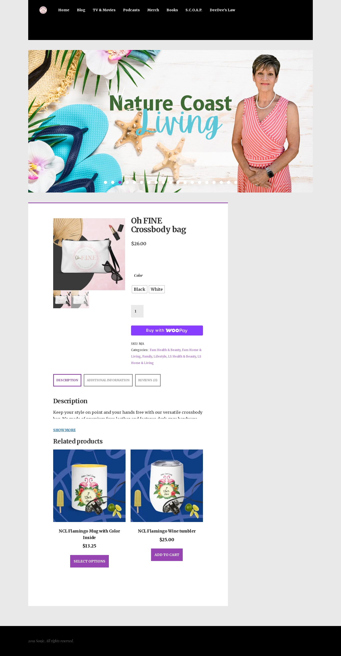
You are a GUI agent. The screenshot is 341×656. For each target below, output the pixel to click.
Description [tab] (67, 380)
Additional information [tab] (108, 380)
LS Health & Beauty (182, 356)
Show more (64, 430)
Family (147, 356)
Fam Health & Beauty (165, 350)
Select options (89, 561)
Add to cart (167, 554)
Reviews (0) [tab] (148, 380)
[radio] (139, 289)
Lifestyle (160, 356)
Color (138, 275)
